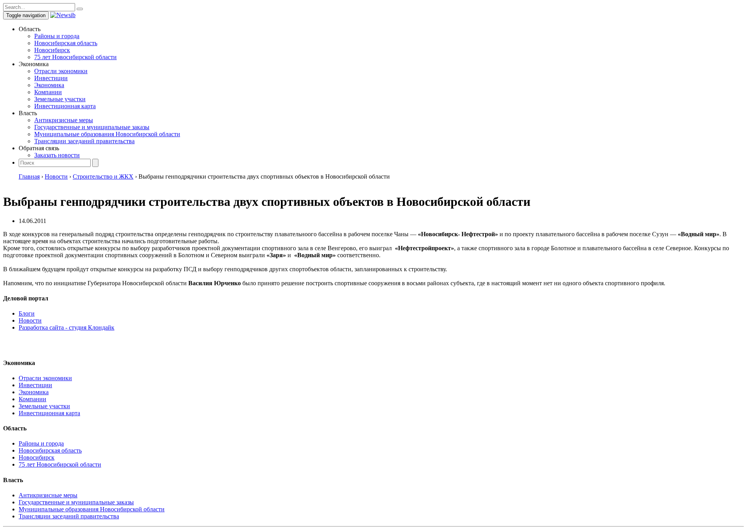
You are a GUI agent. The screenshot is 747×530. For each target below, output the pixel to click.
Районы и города (56, 36)
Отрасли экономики (61, 71)
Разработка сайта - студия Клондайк (66, 327)
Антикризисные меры (63, 120)
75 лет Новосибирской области (75, 57)
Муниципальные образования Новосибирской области (107, 134)
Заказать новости (57, 155)
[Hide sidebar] (80, 9)
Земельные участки (60, 99)
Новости (30, 320)
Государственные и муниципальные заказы (91, 127)
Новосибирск (52, 50)
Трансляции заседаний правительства (84, 141)
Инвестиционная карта (65, 106)
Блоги (27, 313)
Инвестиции (51, 78)
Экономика (49, 85)
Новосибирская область (65, 43)
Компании (48, 92)
